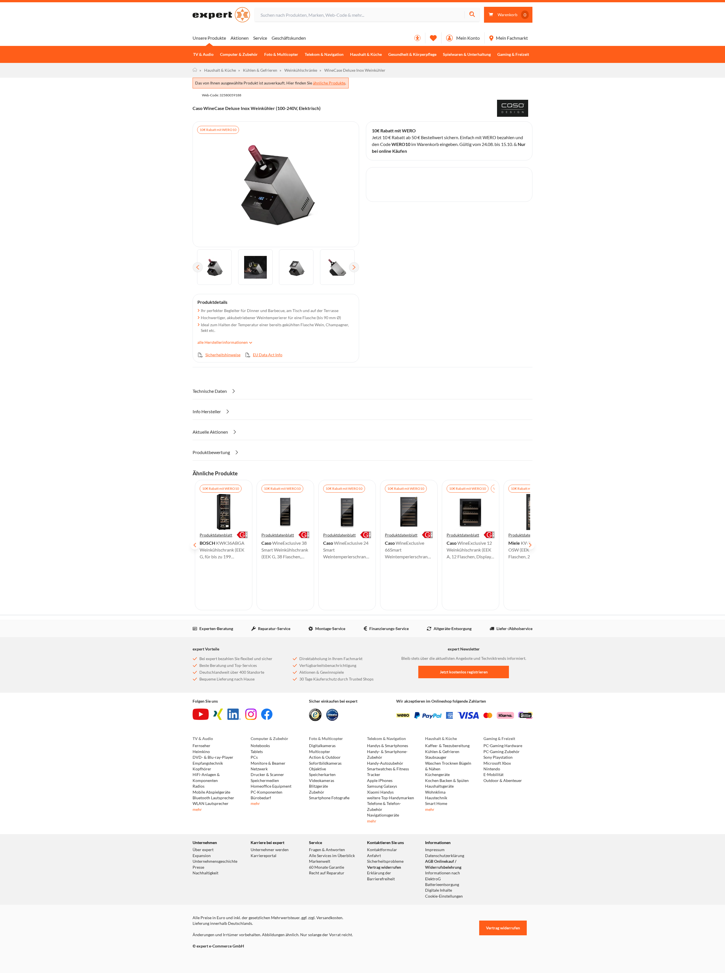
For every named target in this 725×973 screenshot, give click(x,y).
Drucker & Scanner (267, 774)
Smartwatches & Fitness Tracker (388, 772)
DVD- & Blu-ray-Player (213, 757)
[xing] (218, 714)
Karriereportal (263, 855)
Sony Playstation (498, 757)
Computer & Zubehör (239, 54)
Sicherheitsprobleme (385, 861)
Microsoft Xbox (497, 763)
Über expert (203, 849)
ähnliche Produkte (329, 82)
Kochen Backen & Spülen (447, 780)
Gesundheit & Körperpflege (412, 54)
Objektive (317, 769)
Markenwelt (319, 861)
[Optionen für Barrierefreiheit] (417, 38)
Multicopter (319, 751)
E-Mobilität (493, 774)
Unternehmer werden (270, 849)
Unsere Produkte (209, 38)
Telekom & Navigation (324, 54)
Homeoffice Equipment (271, 786)
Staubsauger (436, 757)
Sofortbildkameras (325, 763)
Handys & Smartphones (387, 745)
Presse (198, 867)
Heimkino (201, 751)
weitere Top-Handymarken (390, 798)
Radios (198, 786)
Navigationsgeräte (383, 815)
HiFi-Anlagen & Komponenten (206, 777)
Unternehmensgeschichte (215, 861)
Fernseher (201, 745)
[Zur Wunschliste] (433, 38)
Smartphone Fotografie (329, 798)
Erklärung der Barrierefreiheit (381, 876)
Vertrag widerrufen (384, 867)
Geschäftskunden (289, 38)
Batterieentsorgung (442, 884)
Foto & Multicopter (281, 54)
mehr (197, 809)
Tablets (257, 751)
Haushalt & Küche (366, 54)
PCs (254, 757)
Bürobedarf (261, 798)
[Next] (354, 267)
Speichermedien (265, 780)
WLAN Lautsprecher (211, 803)
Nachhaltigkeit (205, 873)
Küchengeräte (437, 774)
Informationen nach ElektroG (442, 876)
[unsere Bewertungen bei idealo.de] (332, 715)
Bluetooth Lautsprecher (213, 798)
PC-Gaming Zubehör (501, 751)
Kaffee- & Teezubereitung (447, 745)
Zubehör (316, 792)
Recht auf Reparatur (326, 873)
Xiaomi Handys (380, 792)
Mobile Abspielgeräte (211, 792)
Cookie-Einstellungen (444, 896)
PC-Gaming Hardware (502, 745)
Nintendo (491, 769)
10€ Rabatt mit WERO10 (218, 130)
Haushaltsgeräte (439, 786)
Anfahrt (374, 855)
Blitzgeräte (318, 786)
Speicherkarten (322, 774)
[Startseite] (195, 70)
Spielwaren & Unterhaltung (467, 54)
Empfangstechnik (208, 763)
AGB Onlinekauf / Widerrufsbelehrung (443, 864)
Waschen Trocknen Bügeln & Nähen (448, 766)
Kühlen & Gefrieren (257, 70)
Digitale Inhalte (438, 890)
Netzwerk (259, 769)
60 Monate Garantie (326, 867)
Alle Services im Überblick (332, 855)
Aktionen (240, 38)
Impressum (435, 849)
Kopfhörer (202, 769)
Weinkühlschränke (298, 70)
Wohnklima (435, 792)
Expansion (202, 855)
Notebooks (260, 745)
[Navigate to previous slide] (194, 545)
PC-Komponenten (266, 792)
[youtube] (201, 714)
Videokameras (321, 780)
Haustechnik (436, 798)
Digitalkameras (322, 745)
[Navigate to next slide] (530, 545)
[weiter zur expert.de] (215, 958)
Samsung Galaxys (382, 786)
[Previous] (198, 267)
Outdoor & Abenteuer (502, 780)
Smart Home (436, 803)
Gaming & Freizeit (513, 54)
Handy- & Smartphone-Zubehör (387, 754)
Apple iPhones (380, 780)
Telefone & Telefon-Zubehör (384, 806)
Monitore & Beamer (268, 763)
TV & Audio (203, 54)
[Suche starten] (471, 14)
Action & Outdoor (325, 757)
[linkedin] (234, 714)
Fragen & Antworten (327, 849)
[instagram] (251, 714)
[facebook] (266, 714)
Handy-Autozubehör (385, 763)
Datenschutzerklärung (444, 855)
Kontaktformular (382, 849)
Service (260, 38)
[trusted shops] (315, 715)
